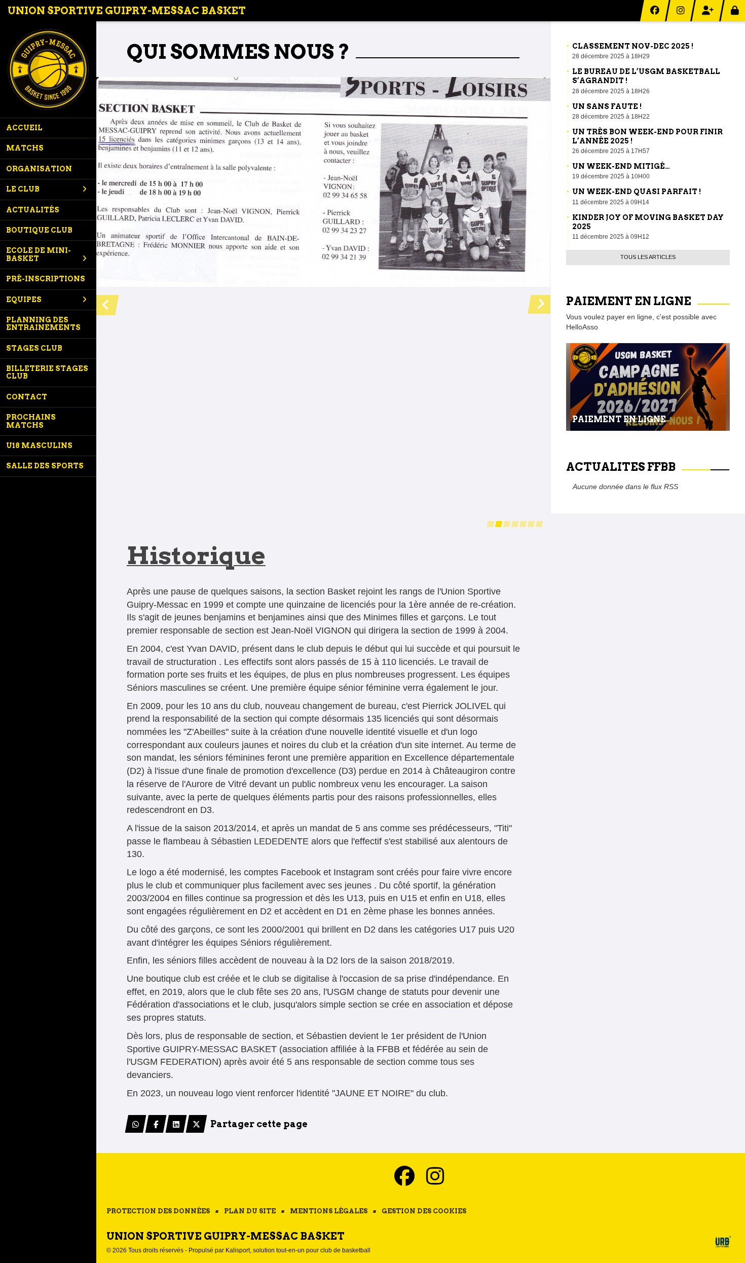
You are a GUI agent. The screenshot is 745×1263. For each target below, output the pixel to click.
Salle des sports (45, 466)
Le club (23, 189)
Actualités (32, 210)
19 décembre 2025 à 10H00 (611, 176)
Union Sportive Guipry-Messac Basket (127, 11)
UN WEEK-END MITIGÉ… (621, 166)
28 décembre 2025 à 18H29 (611, 56)
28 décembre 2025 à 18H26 (611, 91)
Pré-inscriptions (45, 279)
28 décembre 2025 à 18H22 (611, 116)
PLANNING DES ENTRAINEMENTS (43, 323)
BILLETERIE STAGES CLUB (47, 372)
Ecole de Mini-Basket (38, 254)
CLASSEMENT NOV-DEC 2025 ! (632, 46)
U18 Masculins (39, 445)
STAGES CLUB (34, 348)
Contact (26, 397)
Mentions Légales (328, 1211)
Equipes (24, 299)
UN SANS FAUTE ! (607, 106)
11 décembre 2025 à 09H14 (610, 202)
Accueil (24, 128)
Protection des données (158, 1211)
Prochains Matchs (31, 421)
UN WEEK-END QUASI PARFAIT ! (636, 192)
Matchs (25, 148)
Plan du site (250, 1211)
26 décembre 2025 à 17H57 (611, 151)
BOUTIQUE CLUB (39, 230)
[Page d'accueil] (48, 69)
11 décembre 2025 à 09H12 (610, 236)
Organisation (39, 169)
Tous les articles (648, 257)
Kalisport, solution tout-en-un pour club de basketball (298, 1250)
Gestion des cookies (424, 1211)
